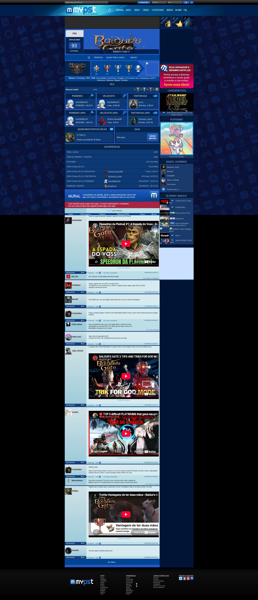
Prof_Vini (75, 276)
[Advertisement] (112, 22)
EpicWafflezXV (82, 102)
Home (102, 578)
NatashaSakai (77, 220)
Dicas (142, 214)
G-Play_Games (77, 324)
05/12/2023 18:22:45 (151, 462)
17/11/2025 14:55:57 (151, 306)
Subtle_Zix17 (76, 336)
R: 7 (82, 320)
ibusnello (75, 550)
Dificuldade (129, 590)
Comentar (91, 273)
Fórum (102, 586)
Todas (70, 214)
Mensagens (86, 214)
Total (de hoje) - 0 (173, 189)
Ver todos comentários (110, 273)
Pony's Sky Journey (177, 157)
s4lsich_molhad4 (173, 180)
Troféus (102, 214)
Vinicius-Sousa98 (114, 119)
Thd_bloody (171, 184)
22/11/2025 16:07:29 (151, 292)
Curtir (97, 273)
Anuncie (156, 578)
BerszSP (75, 299)
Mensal (128, 584)
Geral (128, 578)
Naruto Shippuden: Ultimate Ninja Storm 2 (179, 224)
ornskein (75, 412)
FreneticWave (77, 313)
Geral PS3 (129, 579)
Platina (128, 594)
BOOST (134, 57)
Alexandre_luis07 (173, 167)
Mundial (128, 589)
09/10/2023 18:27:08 (151, 543)
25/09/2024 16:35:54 (151, 272)
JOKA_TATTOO (77, 350)
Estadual (129, 592)
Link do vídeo (123, 268)
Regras (102, 592)
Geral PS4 (129, 581)
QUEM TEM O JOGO (115, 57)
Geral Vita (129, 582)
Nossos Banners (158, 587)
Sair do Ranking (158, 581)
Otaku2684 (170, 176)
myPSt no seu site (159, 586)
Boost (154, 214)
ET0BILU (81, 135)
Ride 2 (177, 236)
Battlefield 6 (179, 219)
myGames (156, 584)
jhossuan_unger (145, 119)
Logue (109, 210)
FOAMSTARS (180, 207)
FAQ (101, 594)
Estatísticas (104, 587)
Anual (128, 587)
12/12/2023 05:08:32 (151, 320)
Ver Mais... (112, 562)
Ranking (103, 579)
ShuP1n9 (170, 171)
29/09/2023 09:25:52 (151, 557)
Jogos (102, 582)
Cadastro (103, 581)
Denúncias (156, 582)
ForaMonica (76, 285)
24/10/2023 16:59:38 (151, 476)
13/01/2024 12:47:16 (151, 405)
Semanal (129, 586)
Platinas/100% (123, 214)
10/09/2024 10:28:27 (151, 343)
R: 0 (82, 292)
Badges (102, 590)
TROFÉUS (98, 57)
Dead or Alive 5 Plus (182, 213)
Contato (155, 579)
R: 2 (82, 273)
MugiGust (112, 186)
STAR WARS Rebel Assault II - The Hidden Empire (179, 114)
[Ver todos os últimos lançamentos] (177, 92)
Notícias (103, 589)
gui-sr (141, 102)
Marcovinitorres (77, 480)
